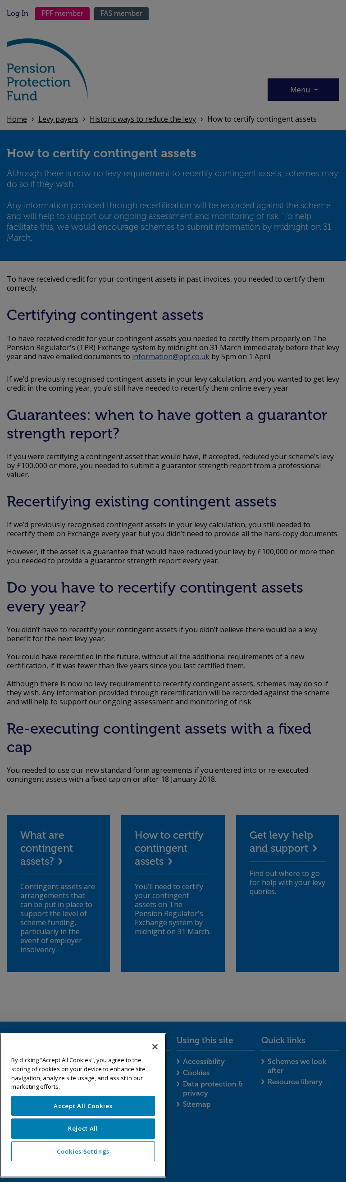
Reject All (83, 1128)
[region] (83, 1105)
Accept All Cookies (83, 1106)
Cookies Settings (83, 1151)
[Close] (155, 1047)
